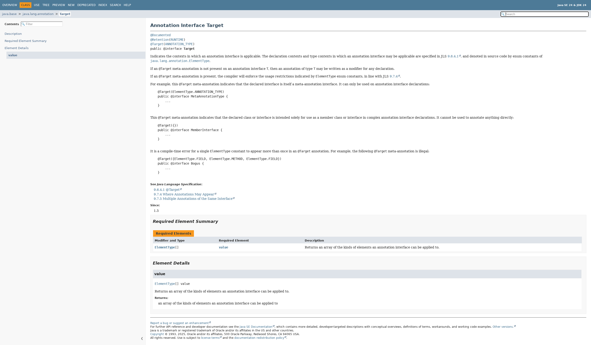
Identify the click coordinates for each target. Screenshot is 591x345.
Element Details (17, 48)
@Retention (159, 39)
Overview (9, 5)
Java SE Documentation (256, 326)
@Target (156, 44)
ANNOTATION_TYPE (179, 44)
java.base (9, 14)
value (12, 55)
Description (13, 33)
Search (115, 5)
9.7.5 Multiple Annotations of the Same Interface (193, 199)
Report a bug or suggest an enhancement (179, 323)
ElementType (165, 247)
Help (127, 5)
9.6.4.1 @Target (167, 190)
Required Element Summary (26, 41)
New (71, 5)
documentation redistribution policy (259, 337)
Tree (46, 5)
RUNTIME (177, 39)
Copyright (157, 334)
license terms (210, 337)
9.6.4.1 (453, 56)
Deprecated (86, 5)
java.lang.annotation (38, 14)
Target (65, 14)
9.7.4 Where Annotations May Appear (184, 194)
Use (37, 5)
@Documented (160, 35)
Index (102, 5)
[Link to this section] (221, 221)
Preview (58, 5)
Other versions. (503, 326)
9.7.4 (394, 76)
